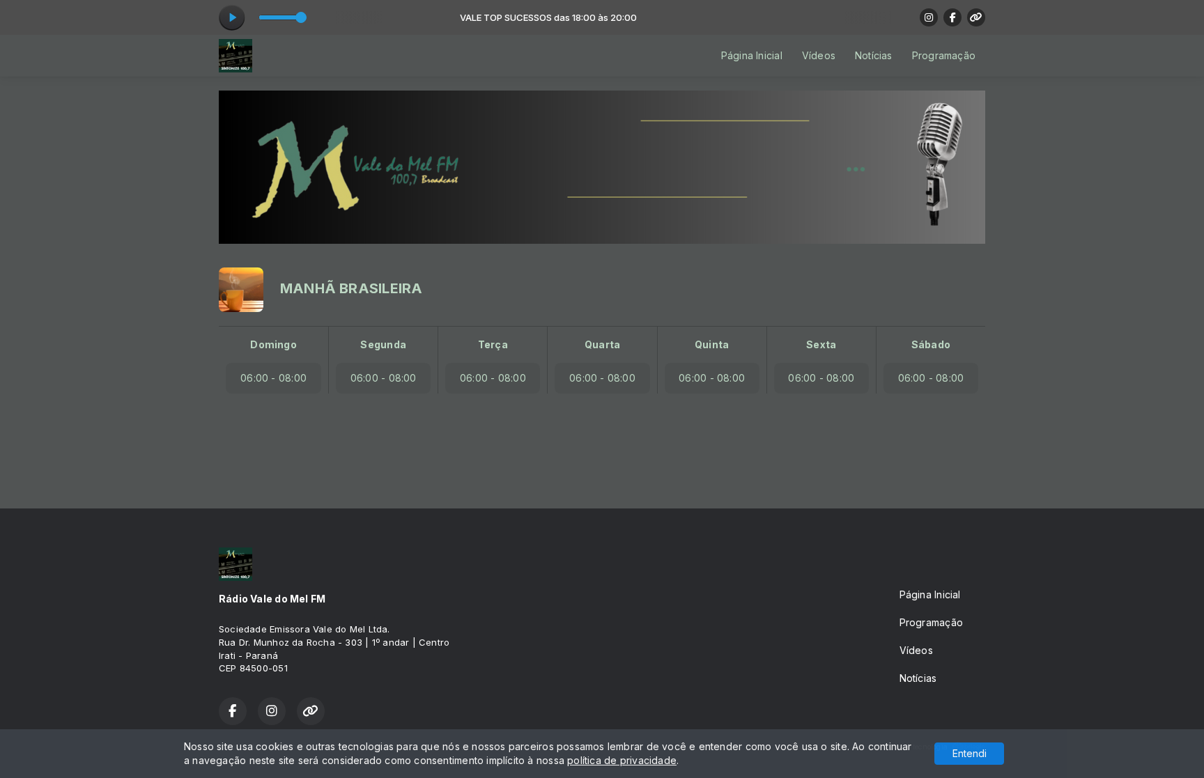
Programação (943, 55)
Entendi (969, 753)
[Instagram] (929, 17)
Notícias (874, 55)
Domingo (273, 344)
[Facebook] (952, 17)
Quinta (712, 344)
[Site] (976, 17)
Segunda (383, 344)
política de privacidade (622, 760)
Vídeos (818, 55)
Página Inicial (751, 55)
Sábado (930, 344)
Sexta (821, 344)
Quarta (602, 344)
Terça (493, 344)
